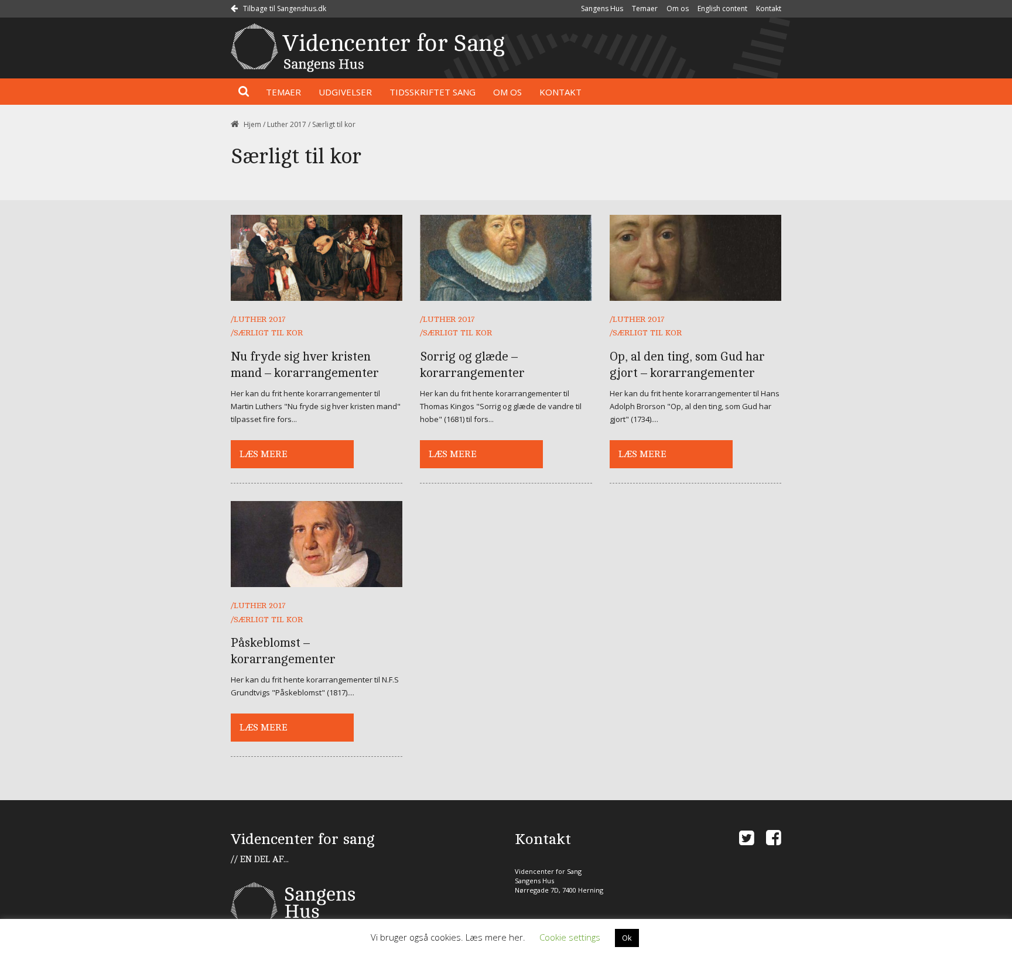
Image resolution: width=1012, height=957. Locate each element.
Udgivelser (345, 92)
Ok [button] (627, 937)
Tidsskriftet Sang (432, 92)
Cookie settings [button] (569, 937)
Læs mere (264, 454)
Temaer (645, 8)
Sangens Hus (602, 8)
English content (722, 8)
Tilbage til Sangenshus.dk (283, 8)
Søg (244, 91)
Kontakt (768, 8)
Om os (677, 8)
